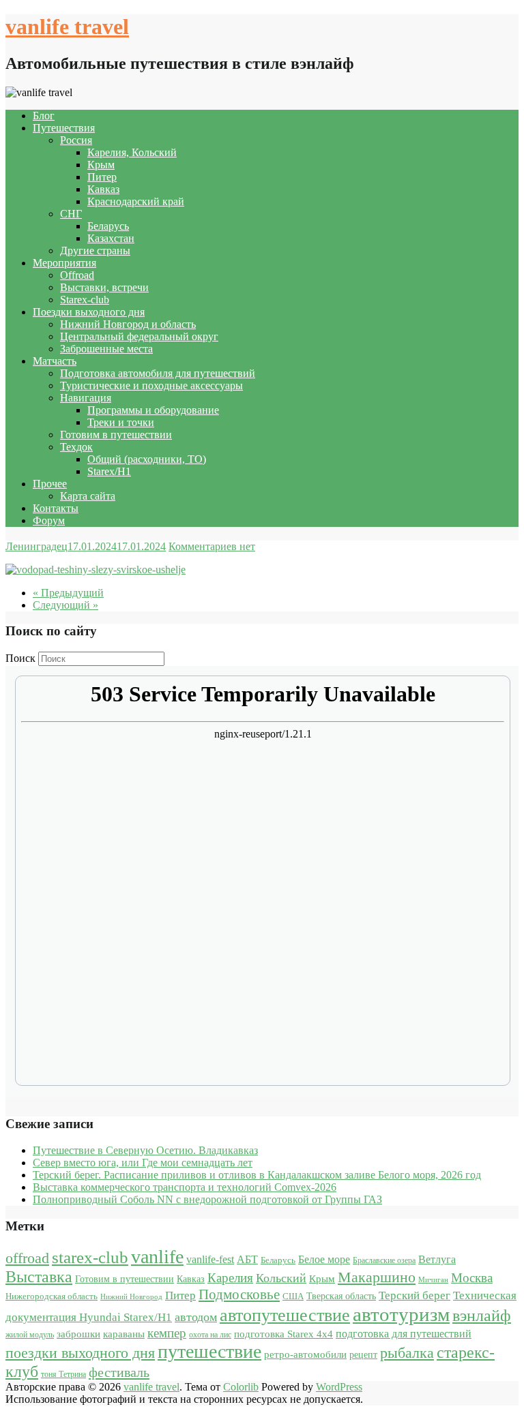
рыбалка (407, 1353)
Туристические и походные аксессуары (151, 385)
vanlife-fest (210, 1259)
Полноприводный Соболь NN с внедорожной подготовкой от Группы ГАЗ (207, 1199)
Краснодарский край (135, 201)
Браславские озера (384, 1260)
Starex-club (84, 299)
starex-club (90, 1257)
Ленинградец (36, 546)
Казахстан (110, 238)
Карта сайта (87, 496)
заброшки (78, 1334)
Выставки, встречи (104, 287)
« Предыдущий (68, 592)
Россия (76, 140)
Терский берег (414, 1295)
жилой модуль (29, 1334)
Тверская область (341, 1296)
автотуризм (401, 1314)
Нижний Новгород (131, 1297)
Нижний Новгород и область (128, 324)
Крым (101, 164)
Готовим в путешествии (116, 434)
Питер (102, 177)
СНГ (71, 213)
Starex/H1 (109, 471)
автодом (196, 1317)
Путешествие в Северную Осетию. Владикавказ (145, 1150)
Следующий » (65, 605)
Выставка (38, 1277)
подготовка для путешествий (403, 1333)
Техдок (76, 447)
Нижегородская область (51, 1296)
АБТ (247, 1259)
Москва (472, 1278)
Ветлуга (437, 1259)
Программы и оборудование (153, 410)
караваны (124, 1333)
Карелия (230, 1278)
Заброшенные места (106, 348)
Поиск (20, 658)
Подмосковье (239, 1294)
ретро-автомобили (305, 1354)
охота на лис (210, 1334)
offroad (27, 1258)
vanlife (157, 1256)
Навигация (85, 398)
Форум (49, 520)
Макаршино (377, 1277)
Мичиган (433, 1280)
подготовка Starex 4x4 (283, 1334)
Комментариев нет (212, 546)
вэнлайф (481, 1315)
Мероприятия (64, 263)
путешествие (209, 1351)
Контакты (55, 508)
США (293, 1296)
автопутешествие (285, 1315)
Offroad (77, 275)
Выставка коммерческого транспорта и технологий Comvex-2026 (184, 1187)
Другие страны (95, 250)
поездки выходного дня (80, 1352)
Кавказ (103, 189)
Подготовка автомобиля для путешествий (157, 373)
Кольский (281, 1278)
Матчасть (54, 361)
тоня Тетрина (63, 1374)
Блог (44, 115)
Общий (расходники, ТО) (146, 459)
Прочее (50, 483)
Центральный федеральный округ (139, 336)
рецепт (363, 1355)
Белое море (324, 1259)
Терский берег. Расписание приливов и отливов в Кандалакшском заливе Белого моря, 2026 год (257, 1175)
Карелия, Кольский (132, 152)
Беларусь (108, 226)
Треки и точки (120, 422)
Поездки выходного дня (89, 312)
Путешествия (64, 128)
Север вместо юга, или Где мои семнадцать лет (142, 1162)
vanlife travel (67, 26)
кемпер (166, 1333)
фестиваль (119, 1372)
